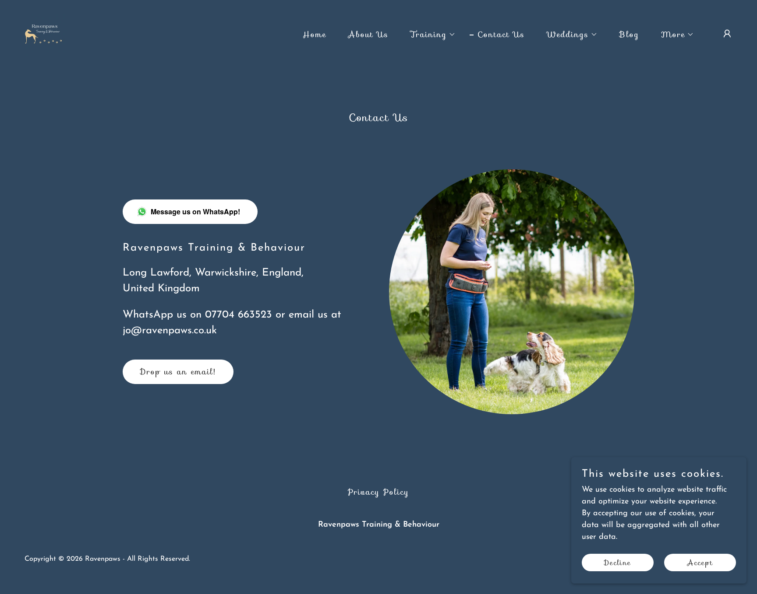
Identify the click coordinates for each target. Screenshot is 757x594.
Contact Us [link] (501, 34)
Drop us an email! (178, 372)
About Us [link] (368, 34)
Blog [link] (629, 34)
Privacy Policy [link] (378, 492)
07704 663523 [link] (238, 315)
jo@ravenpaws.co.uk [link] (170, 330)
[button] (429, 34)
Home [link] (314, 34)
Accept (700, 562)
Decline (617, 562)
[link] (44, 33)
